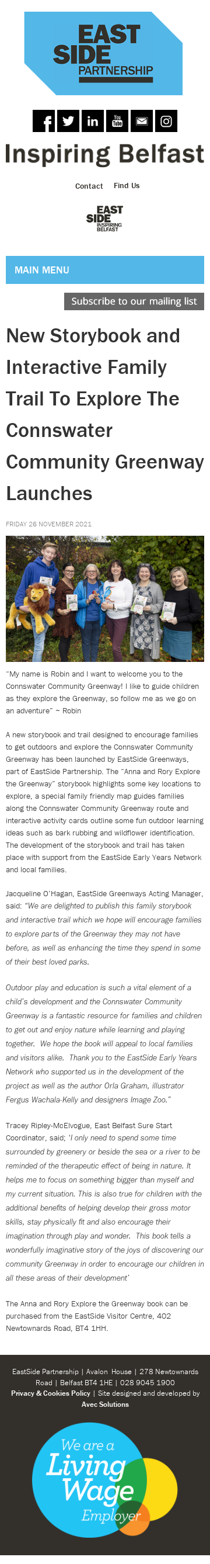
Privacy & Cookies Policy (50, 1393)
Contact (89, 185)
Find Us (126, 185)
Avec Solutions (105, 1404)
